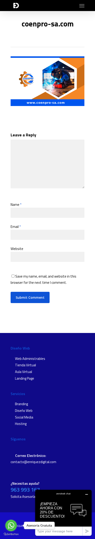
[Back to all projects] (46, 38)
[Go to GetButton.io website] (11, 534)
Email (16, 226)
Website (17, 248)
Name (16, 204)
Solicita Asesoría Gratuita (30, 496)
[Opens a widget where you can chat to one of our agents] (63, 512)
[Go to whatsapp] (11, 525)
